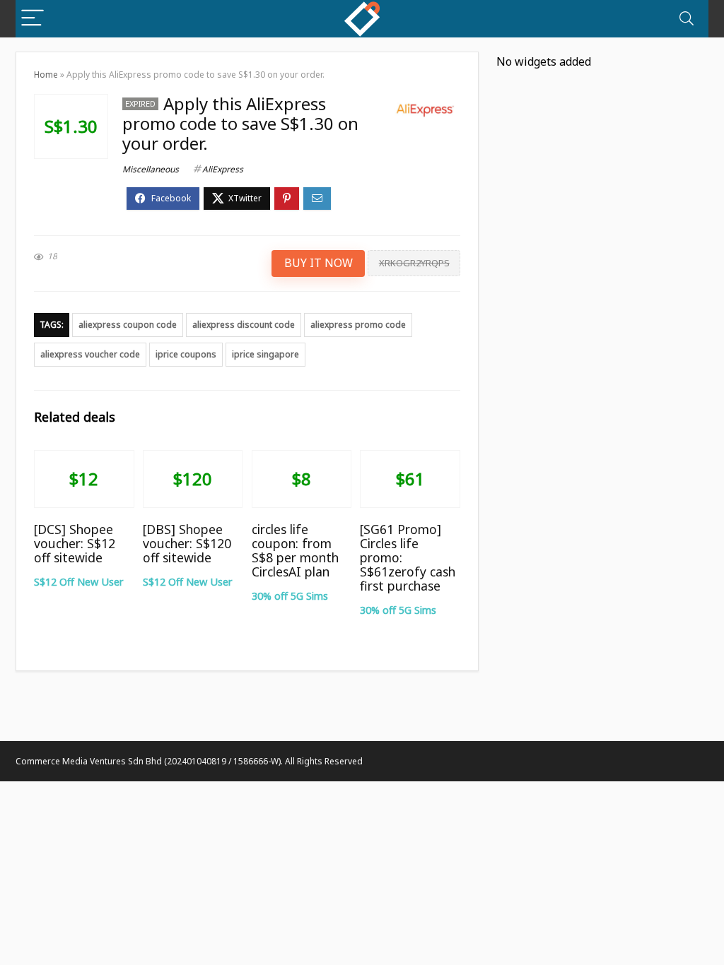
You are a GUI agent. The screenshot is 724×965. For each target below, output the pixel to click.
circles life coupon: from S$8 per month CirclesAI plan (295, 550)
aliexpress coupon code (127, 325)
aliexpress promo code (358, 325)
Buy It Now (318, 263)
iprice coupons (186, 354)
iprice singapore (265, 354)
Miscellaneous (150, 169)
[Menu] (32, 18)
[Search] (686, 18)
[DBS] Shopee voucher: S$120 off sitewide (187, 543)
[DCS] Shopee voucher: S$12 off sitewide (74, 543)
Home (46, 75)
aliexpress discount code (243, 325)
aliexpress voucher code (90, 354)
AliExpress (222, 169)
